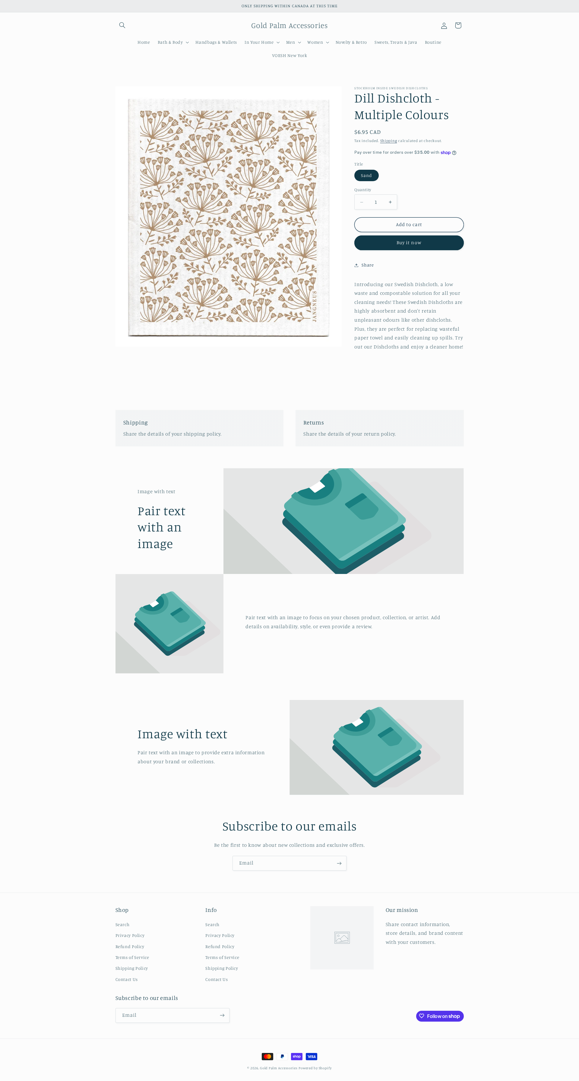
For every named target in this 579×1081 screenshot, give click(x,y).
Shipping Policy (131, 968)
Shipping (388, 141)
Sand (366, 175)
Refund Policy (129, 946)
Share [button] (368, 265)
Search (122, 924)
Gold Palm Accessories (278, 1068)
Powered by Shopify (315, 1068)
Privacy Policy (130, 935)
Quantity (362, 190)
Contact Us (126, 979)
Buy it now (409, 243)
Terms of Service (132, 957)
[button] (122, 25)
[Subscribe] (339, 863)
